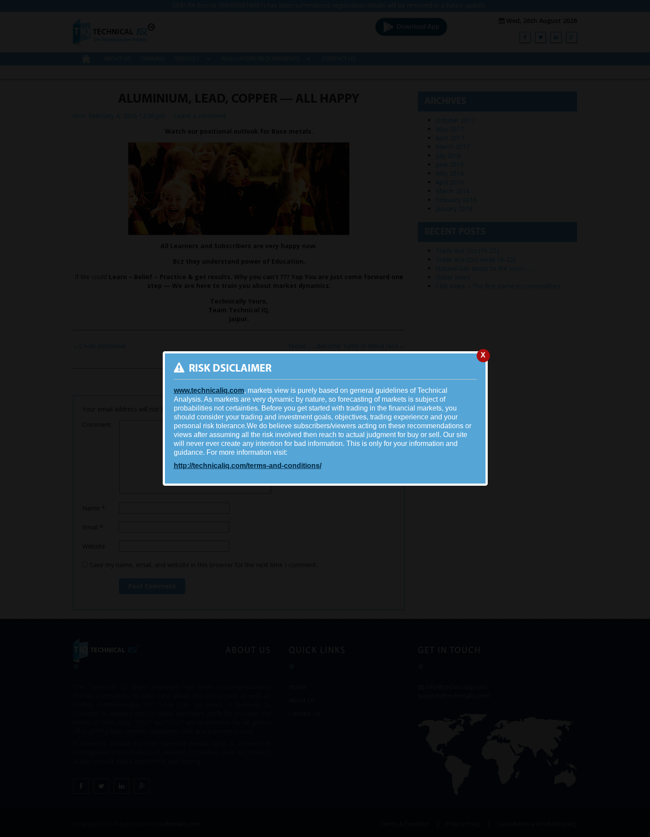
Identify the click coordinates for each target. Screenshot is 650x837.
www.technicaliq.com (209, 390)
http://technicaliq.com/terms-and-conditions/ (247, 465)
